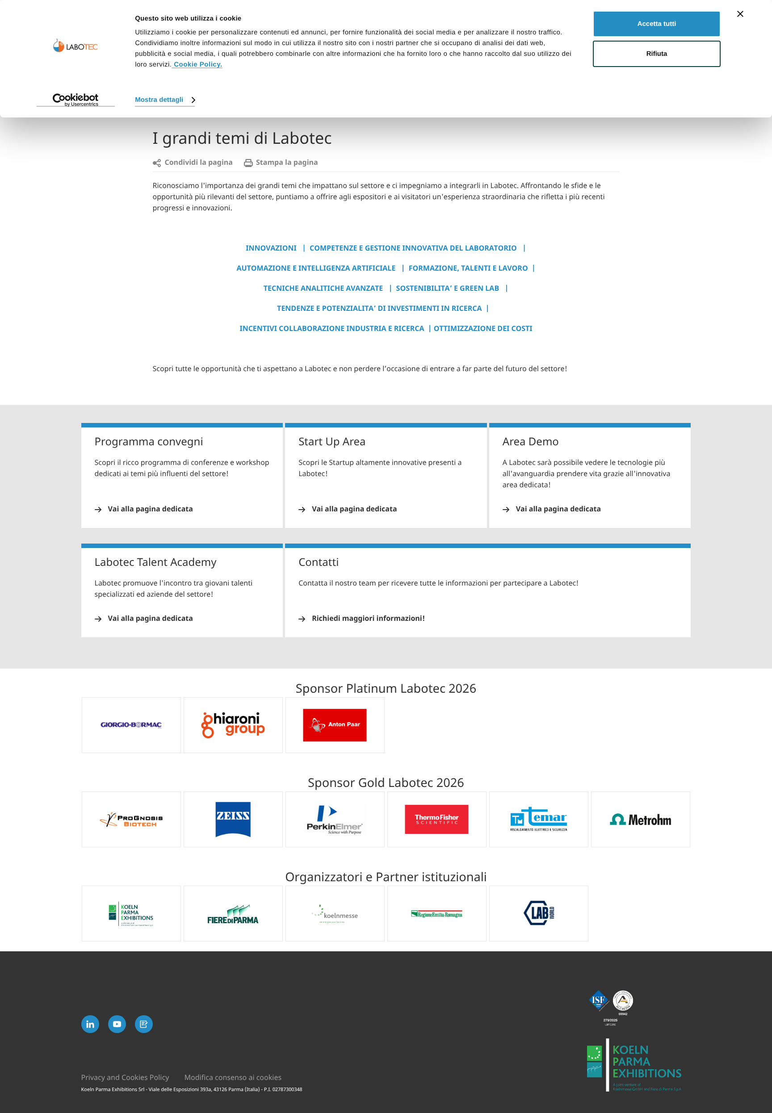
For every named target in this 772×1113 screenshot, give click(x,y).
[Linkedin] (90, 1024)
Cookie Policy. (197, 64)
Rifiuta (656, 54)
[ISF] (639, 1008)
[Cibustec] (639, 1065)
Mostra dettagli (159, 100)
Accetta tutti (657, 24)
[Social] (144, 1024)
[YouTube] (117, 1024)
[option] (131, 725)
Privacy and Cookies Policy (125, 1077)
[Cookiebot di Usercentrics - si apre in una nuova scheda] (76, 100)
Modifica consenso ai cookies (232, 1077)
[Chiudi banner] (740, 14)
